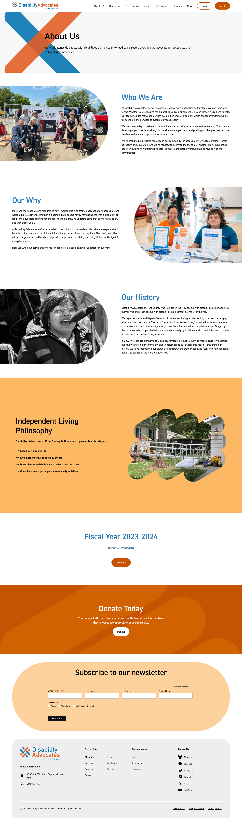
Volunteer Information (86, 706)
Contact (205, 6)
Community (137, 763)
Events (178, 6)
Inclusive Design (141, 6)
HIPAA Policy (179, 808)
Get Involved (162, 6)
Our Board (112, 763)
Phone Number (166, 691)
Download (121, 562)
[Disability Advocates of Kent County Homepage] (35, 5)
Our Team (89, 763)
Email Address (56, 690)
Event (53, 706)
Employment (138, 769)
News (190, 6)
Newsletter (66, 706)
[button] (99, 6)
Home (134, 756)
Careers (89, 769)
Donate (222, 6)
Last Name (127, 691)
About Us (89, 756)
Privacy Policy (215, 808)
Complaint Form (196, 808)
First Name (90, 691)
